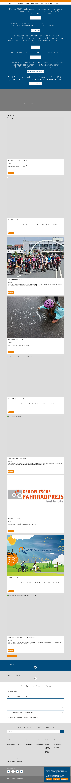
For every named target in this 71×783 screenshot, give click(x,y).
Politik (46, 3)
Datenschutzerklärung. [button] (58, 776)
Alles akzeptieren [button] (64, 779)
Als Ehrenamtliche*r (57, 744)
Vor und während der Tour (39, 741)
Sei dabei (50, 3)
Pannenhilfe (28, 743)
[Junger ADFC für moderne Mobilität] (35, 376)
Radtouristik (37, 3)
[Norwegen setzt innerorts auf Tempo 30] (35, 436)
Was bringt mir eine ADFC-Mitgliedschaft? (17, 696)
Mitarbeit (46, 743)
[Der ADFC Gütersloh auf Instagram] (13, 771)
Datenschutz (13, 778)
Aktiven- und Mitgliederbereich (19, 761)
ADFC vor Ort (47, 752)
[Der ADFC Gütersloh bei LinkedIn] (21, 771)
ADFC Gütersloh (21, 3)
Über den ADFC (47, 741)
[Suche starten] (62, 731)
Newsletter (62, 0)
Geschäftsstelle (47, 748)
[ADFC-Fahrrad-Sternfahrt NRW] (35, 257)
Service (42, 3)
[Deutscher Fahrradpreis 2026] (35, 496)
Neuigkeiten (9, 741)
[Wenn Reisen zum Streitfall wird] (35, 197)
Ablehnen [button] (49, 779)
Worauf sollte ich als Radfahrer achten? (17, 707)
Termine (8, 743)
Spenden (56, 0)
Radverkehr (32, 3)
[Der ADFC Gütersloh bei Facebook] (8, 771)
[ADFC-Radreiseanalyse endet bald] (35, 555)
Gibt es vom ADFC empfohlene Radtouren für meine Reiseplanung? (23, 717)
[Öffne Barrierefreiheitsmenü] (60, 3)
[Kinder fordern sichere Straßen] (35, 317)
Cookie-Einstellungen (20, 778)
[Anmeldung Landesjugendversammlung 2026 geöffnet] (35, 615)
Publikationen (47, 751)
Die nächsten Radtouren (11, 744)
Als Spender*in (56, 743)
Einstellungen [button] (56, 779)
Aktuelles (27, 3)
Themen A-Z (19, 744)
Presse (54, 3)
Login (57, 3)
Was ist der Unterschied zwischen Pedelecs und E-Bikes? (21, 712)
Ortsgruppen (47, 744)
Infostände (47, 747)
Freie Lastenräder (29, 741)
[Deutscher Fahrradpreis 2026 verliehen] (35, 138)
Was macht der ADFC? (13, 691)
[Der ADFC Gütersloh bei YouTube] (17, 771)
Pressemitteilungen (10, 760)
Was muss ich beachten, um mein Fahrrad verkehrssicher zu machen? (24, 702)
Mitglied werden (50, 0)
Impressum (8, 778)
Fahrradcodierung (29, 744)
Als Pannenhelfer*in (57, 747)
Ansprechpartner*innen (11, 761)
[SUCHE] (63, 3)
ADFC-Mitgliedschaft (57, 741)
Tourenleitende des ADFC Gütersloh (39, 745)
